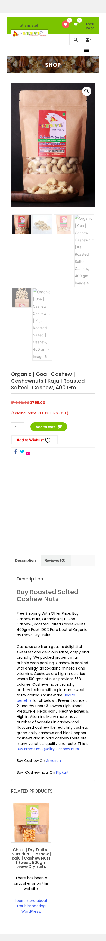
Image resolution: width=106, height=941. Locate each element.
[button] (86, 91)
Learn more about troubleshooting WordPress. (31, 906)
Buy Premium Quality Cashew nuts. (48, 748)
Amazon (53, 760)
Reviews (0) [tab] (55, 560)
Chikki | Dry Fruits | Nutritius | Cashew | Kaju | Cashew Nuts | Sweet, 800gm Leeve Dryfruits (31, 858)
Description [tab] (25, 560)
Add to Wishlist (31, 440)
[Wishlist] (65, 24)
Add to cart (45, 427)
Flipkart (62, 772)
